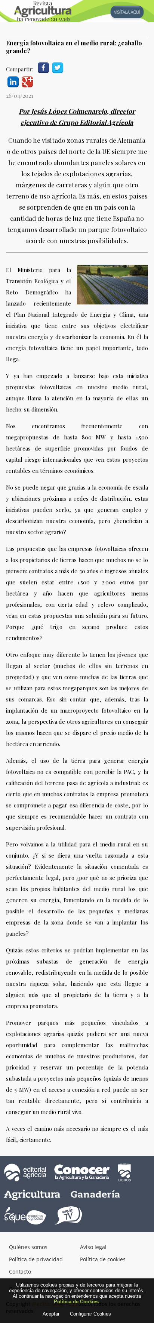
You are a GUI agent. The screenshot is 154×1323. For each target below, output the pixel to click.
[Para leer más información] (77, 11)
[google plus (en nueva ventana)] (27, 81)
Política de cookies (103, 1259)
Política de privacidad (36, 1259)
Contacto (20, 1271)
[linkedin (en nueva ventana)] (13, 81)
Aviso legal (93, 1247)
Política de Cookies (76, 1301)
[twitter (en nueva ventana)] (57, 67)
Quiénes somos (28, 1247)
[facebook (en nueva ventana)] (43, 67)
